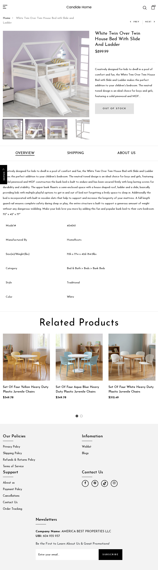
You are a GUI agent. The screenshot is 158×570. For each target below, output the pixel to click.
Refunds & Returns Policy (19, 460)
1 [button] (77, 416)
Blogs (85, 453)
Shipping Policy (12, 453)
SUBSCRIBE (110, 554)
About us (9, 482)
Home (6, 18)
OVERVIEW (24, 153)
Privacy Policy (11, 446)
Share (4, 176)
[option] (46, 74)
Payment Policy (12, 489)
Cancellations (11, 496)
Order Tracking (12, 509)
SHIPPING (75, 153)
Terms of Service (13, 466)
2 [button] (82, 416)
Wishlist (86, 446)
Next (148, 22)
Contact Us (10, 502)
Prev (137, 22)
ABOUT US (126, 153)
